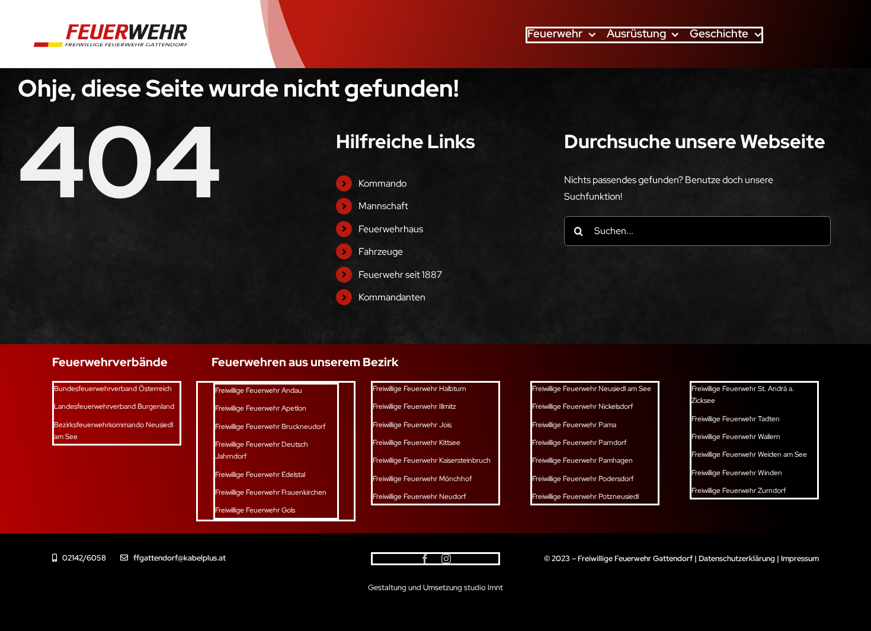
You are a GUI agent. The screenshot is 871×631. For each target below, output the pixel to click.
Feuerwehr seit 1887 (400, 274)
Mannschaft (383, 206)
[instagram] (446, 558)
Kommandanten (391, 297)
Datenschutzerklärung (737, 558)
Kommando (382, 183)
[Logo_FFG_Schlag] (108, 20)
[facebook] (425, 558)
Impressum (800, 558)
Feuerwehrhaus (390, 229)
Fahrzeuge (380, 251)
